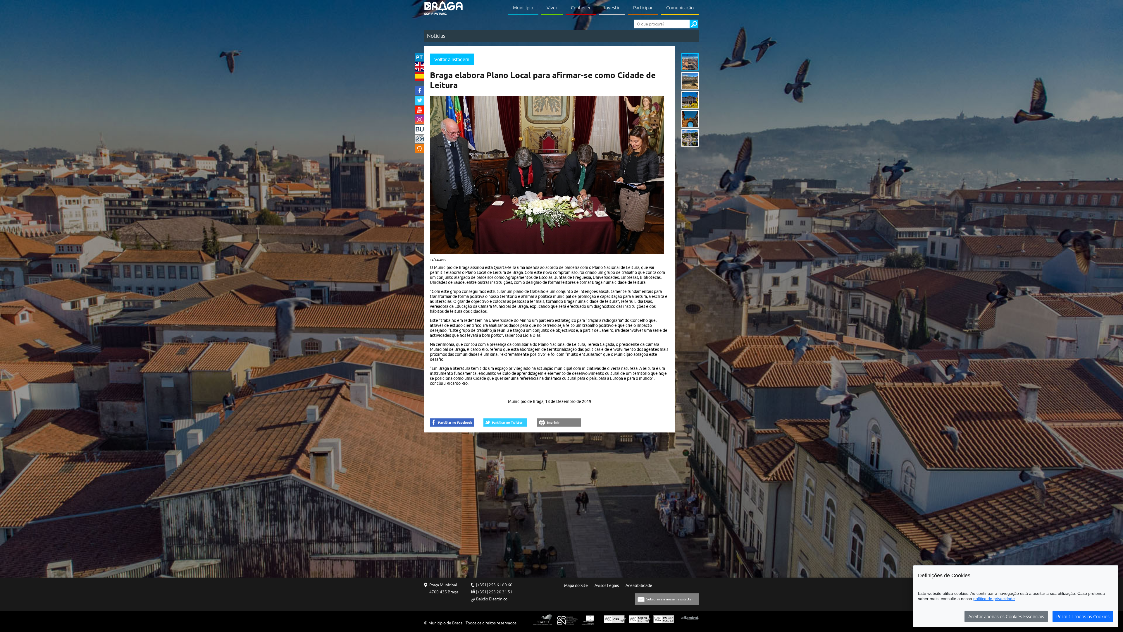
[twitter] (419, 100)
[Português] (419, 57)
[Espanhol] (419, 76)
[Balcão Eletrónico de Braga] (419, 129)
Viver (552, 7)
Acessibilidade (639, 585)
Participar (643, 7)
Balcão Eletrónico (491, 599)
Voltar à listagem (451, 59)
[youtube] (419, 110)
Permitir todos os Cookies (1083, 616)
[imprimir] (559, 422)
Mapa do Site (576, 585)
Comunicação (680, 7)
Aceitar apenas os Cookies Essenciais (1006, 616)
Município (523, 7)
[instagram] (419, 119)
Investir (612, 7)
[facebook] (419, 90)
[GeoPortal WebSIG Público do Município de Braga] (419, 139)
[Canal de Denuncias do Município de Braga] (419, 148)
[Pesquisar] (694, 24)
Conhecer (581, 7)
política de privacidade (994, 598)
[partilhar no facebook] (452, 422)
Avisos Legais (607, 585)
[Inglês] (419, 66)
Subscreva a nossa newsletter (669, 599)
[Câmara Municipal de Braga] (443, 8)
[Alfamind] (690, 618)
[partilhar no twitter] (505, 422)
